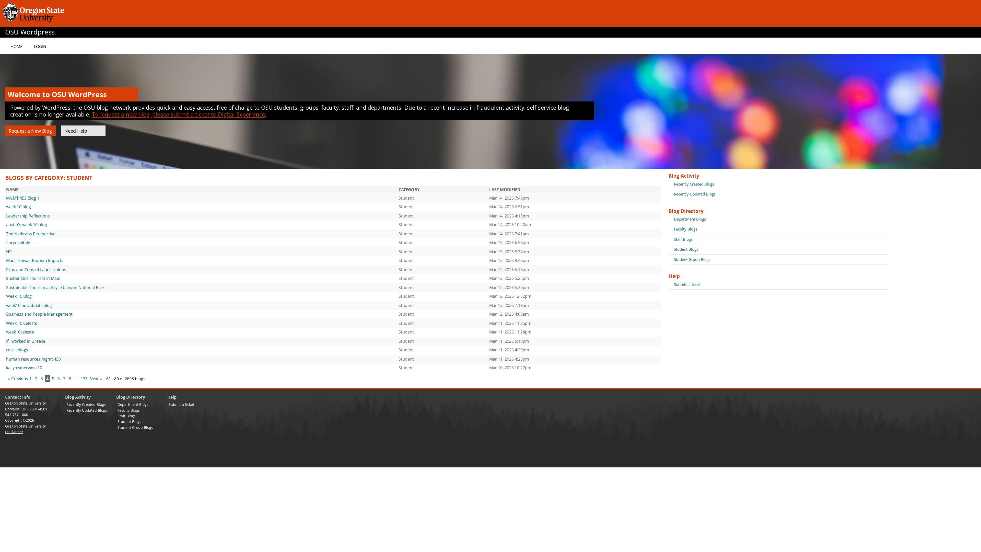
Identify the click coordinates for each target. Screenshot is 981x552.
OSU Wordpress (29, 32)
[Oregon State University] (34, 13)
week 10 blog (18, 207)
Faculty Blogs (685, 229)
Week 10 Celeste (21, 323)
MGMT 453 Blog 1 (22, 198)
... (75, 379)
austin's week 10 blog (26, 224)
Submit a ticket (687, 284)
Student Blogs (686, 249)
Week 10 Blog (19, 296)
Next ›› (96, 379)
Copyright (13, 420)
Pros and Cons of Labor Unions (36, 269)
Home (16, 46)
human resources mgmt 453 (33, 359)
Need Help (75, 131)
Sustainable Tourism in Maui (33, 278)
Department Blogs (690, 219)
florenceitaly (18, 242)
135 (84, 379)
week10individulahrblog (29, 305)
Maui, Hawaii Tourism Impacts (34, 260)
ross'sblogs (17, 350)
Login (40, 46)
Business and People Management (39, 314)
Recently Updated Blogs (695, 194)
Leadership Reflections (28, 216)
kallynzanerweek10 (24, 368)
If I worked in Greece (25, 341)
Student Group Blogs (692, 259)
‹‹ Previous (18, 379)
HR (9, 252)
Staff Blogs (683, 239)
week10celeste (20, 332)
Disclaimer (14, 431)
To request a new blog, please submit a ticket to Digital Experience (178, 114)
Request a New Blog (30, 131)
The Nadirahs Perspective (30, 234)
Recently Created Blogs (694, 184)
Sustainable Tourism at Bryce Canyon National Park (55, 287)
